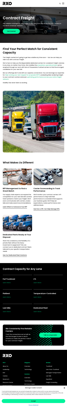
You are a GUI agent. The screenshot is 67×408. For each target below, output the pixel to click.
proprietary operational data (47, 65)
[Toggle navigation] (63, 3)
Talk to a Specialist (50, 335)
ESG (4, 373)
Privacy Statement (33, 405)
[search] (60, 3)
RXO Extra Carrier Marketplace (29, 385)
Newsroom (6, 379)
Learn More (7, 283)
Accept (33, 401)
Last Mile (48, 376)
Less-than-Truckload (52, 369)
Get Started (11, 31)
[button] (64, 388)
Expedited (49, 379)
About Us (5, 366)
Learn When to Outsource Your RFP (15, 207)
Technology (28, 369)
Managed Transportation (53, 373)
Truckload (49, 366)
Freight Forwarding (51, 382)
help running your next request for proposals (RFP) (22, 75)
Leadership (6, 369)
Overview (27, 366)
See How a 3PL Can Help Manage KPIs (47, 209)
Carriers (5, 376)
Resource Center (8, 382)
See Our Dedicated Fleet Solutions (15, 255)
